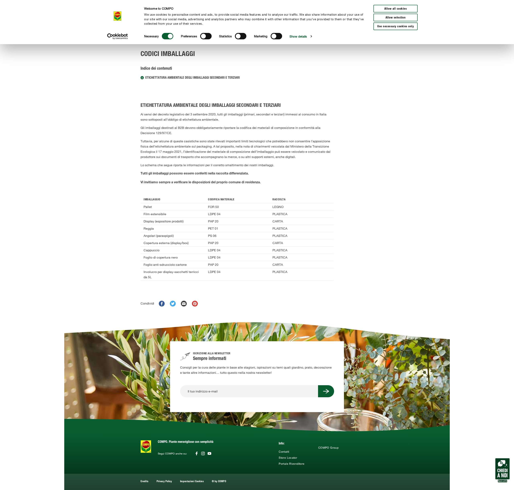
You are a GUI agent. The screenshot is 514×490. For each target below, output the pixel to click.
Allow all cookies (395, 8)
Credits (145, 481)
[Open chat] (502, 470)
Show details (298, 36)
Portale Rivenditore (291, 464)
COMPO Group (328, 447)
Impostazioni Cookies (192, 481)
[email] (183, 303)
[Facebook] (196, 453)
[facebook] (161, 303)
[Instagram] (203, 453)
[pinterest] (194, 303)
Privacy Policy (164, 481)
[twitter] (172, 303)
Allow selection (396, 17)
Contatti (284, 451)
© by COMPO (219, 481)
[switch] (206, 36)
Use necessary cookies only (395, 26)
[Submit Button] (326, 391)
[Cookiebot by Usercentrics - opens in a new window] (117, 36)
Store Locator (288, 457)
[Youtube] (209, 453)
